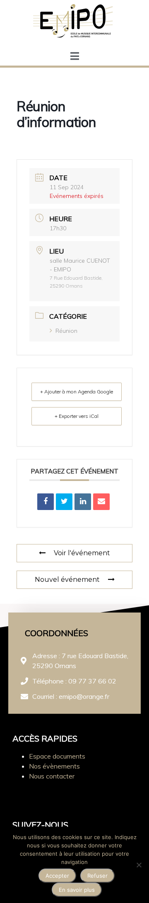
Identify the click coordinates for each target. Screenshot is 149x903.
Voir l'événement (82, 553)
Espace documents (57, 756)
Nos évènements (54, 766)
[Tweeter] (64, 501)
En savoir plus (77, 889)
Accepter (57, 875)
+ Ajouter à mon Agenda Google (76, 391)
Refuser (97, 875)
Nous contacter (51, 776)
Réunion (66, 330)
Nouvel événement (67, 579)
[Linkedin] (82, 501)
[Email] (101, 501)
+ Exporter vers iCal (77, 416)
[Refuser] (139, 865)
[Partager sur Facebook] (45, 501)
